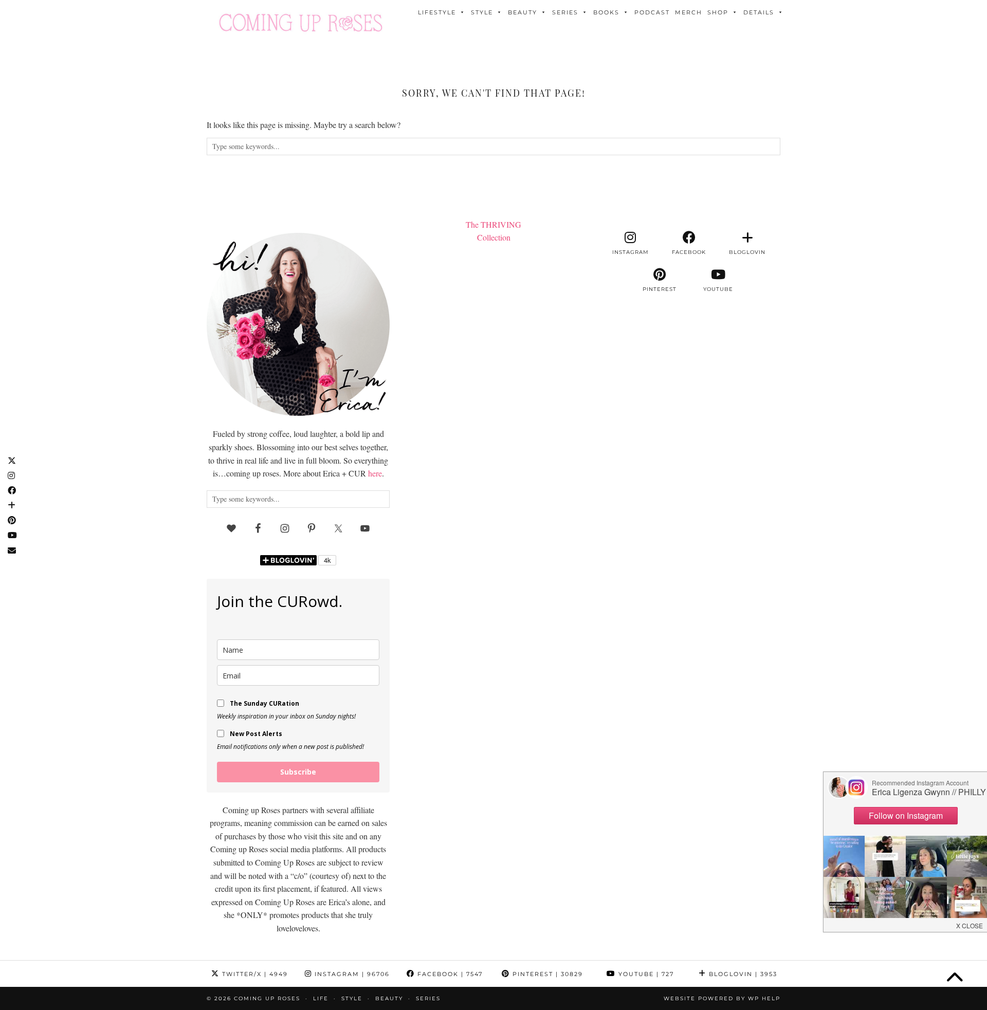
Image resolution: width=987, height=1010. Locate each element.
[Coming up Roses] (301, 22)
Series (565, 12)
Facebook (449, 974)
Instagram (351, 974)
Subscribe (298, 772)
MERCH (688, 12)
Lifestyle (437, 12)
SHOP (717, 12)
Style (482, 12)
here (375, 473)
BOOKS (606, 12)
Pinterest (546, 974)
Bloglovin (741, 974)
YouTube (645, 974)
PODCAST (652, 12)
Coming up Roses (267, 998)
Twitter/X (254, 974)
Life (320, 998)
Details (758, 12)
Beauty (522, 12)
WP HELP (764, 998)
